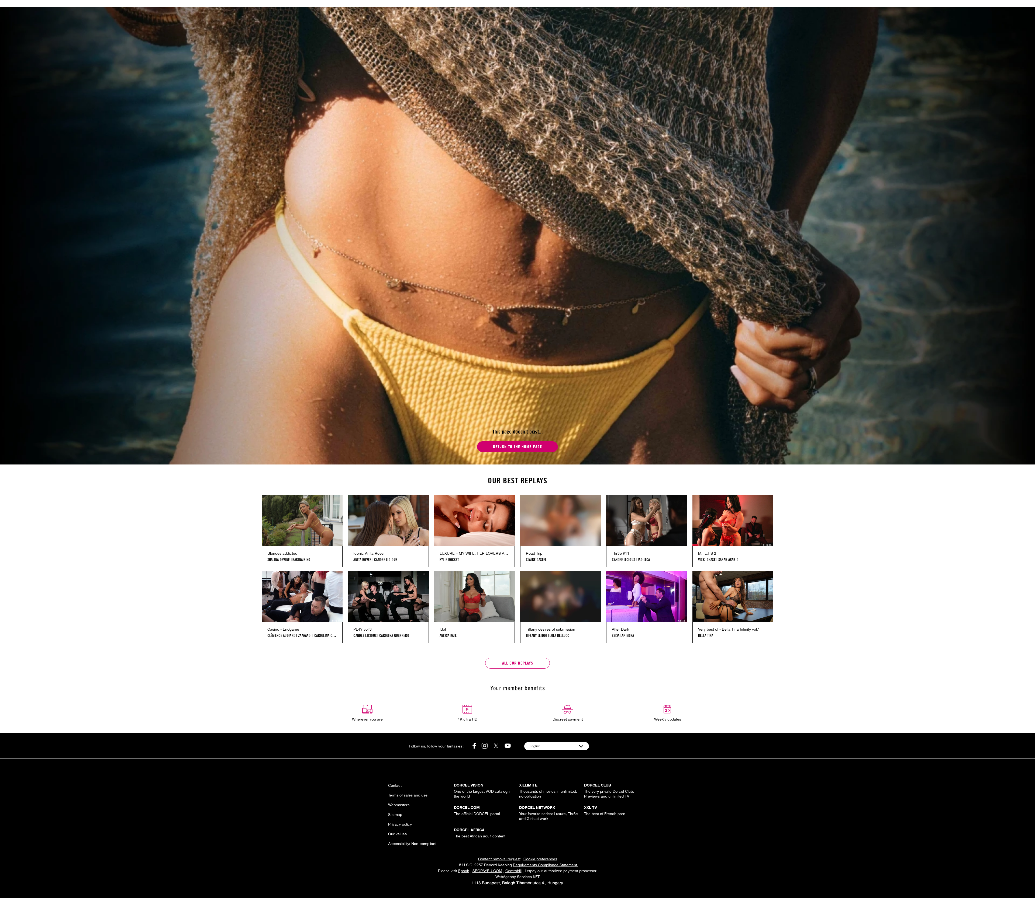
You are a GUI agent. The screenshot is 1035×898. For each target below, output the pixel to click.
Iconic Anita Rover (369, 553)
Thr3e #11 (620, 553)
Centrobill (513, 871)
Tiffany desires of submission (550, 629)
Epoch (463, 871)
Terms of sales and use (407, 795)
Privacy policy (400, 824)
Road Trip (534, 553)
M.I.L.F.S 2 (707, 553)
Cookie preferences (540, 859)
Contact (395, 785)
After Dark (620, 629)
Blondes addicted (282, 553)
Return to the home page (517, 446)
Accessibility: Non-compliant (412, 843)
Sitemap (395, 814)
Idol (443, 629)
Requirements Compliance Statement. (545, 865)
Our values (397, 834)
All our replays (517, 663)
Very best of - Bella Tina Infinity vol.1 (729, 629)
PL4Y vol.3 (362, 629)
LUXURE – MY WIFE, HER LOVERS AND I (474, 553)
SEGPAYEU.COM (487, 871)
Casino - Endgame (283, 629)
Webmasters (398, 805)
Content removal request (499, 859)
